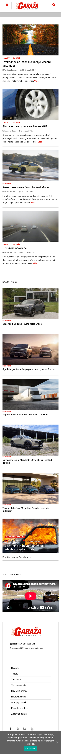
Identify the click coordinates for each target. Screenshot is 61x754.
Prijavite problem (19, 708)
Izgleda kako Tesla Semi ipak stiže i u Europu (25, 414)
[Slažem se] (57, 742)
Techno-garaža (18, 685)
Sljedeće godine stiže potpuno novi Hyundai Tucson (29, 369)
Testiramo (16, 679)
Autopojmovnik (18, 702)
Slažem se (30, 748)
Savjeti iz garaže (11, 58)
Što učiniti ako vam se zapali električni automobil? (24, 547)
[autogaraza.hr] (24, 9)
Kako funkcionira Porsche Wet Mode (26, 187)
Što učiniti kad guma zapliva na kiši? (25, 126)
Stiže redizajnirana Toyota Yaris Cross (22, 324)
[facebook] (10, 729)
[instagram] (17, 729)
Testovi (14, 674)
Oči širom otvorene (15, 248)
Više (36, 81)
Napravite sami (18, 696)
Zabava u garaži (19, 714)
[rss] (24, 729)
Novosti (7, 183)
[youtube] (32, 729)
